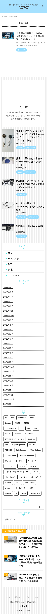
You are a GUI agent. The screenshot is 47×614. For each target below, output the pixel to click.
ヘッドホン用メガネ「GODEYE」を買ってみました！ (30, 206)
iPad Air (8, 434)
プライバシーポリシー (33, 597)
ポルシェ (8, 483)
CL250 (17, 423)
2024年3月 (8, 362)
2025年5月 (8, 329)
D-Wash (34, 43)
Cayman (8, 423)
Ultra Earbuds (35, 450)
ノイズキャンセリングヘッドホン (17, 472)
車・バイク (13, 258)
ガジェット (13, 275)
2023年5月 (8, 390)
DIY (10, 264)
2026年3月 (8, 301)
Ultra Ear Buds (10, 455)
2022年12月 (8, 399)
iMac (36, 428)
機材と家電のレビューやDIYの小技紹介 (23, 602)
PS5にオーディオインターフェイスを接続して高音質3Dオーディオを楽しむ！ (30, 184)
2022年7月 (8, 404)
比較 (31, 488)
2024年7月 (8, 348)
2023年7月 (8, 380)
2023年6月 (8, 385)
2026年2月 (8, 306)
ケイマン (22, 466)
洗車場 (30, 45)
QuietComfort (21, 450)
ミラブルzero (29, 483)
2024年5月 (8, 357)
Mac (10, 253)
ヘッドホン (23, 477)
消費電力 (8, 493)
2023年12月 (8, 367)
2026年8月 (8, 287)
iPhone (18, 434)
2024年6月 (8, 353)
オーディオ (20, 461)
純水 (35, 45)
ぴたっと (8, 461)
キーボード (32, 461)
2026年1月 (8, 311)
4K (6, 418)
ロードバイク (20, 488)
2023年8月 (8, 376)
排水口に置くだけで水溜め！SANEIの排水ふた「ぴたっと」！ (30, 161)
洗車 (25, 45)
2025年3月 (8, 339)
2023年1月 (8, 394)
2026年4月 (8, 297)
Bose (32, 418)
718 (12, 418)
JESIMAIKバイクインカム (14, 439)
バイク (35, 472)
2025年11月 (8, 315)
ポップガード (36, 477)
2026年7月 (8, 292)
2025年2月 (8, 343)
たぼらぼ (24, 7)
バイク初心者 (10, 477)
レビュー (8, 488)
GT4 (28, 428)
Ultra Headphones (27, 455)
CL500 (26, 423)
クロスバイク (10, 466)
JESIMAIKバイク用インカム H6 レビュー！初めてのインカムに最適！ (30, 577)
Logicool (31, 439)
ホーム (8, 597)
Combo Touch (10, 428)
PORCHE (8, 450)
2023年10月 (8, 371)
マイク (18, 483)
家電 (10, 269)
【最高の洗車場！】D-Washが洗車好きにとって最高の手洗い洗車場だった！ (30, 36)
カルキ (40, 43)
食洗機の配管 (35, 493)
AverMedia (22, 418)
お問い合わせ (10, 519)
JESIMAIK (29, 434)
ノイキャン (33, 466)
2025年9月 (8, 320)
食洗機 (23, 493)
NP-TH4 (32, 445)
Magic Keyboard (18, 445)
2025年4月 (8, 334)
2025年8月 (8, 325)
